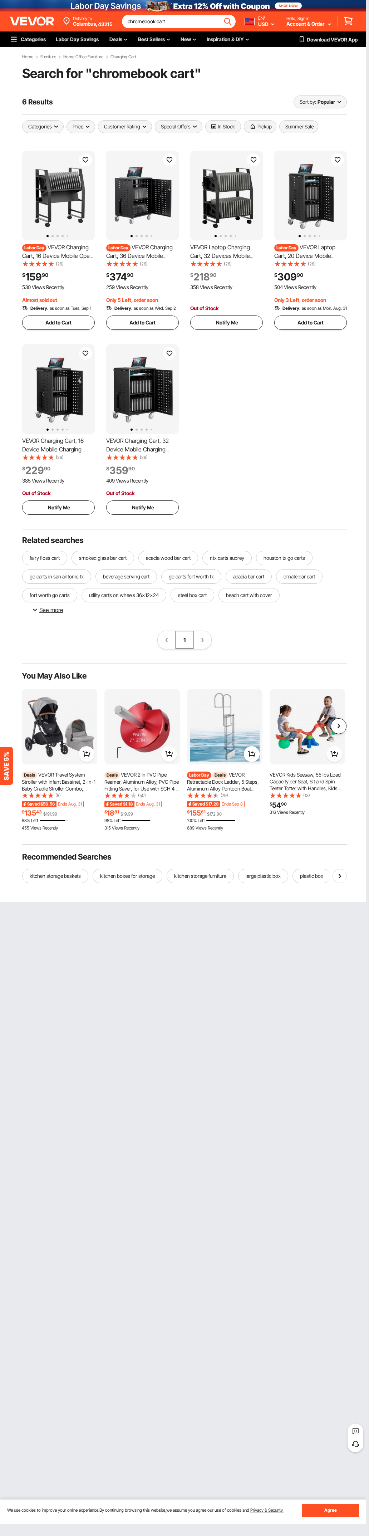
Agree (330, 1510)
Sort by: (308, 102)
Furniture (48, 56)
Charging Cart (123, 56)
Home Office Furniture (83, 56)
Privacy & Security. (267, 1510)
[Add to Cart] (86, 754)
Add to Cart (58, 322)
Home (27, 56)
